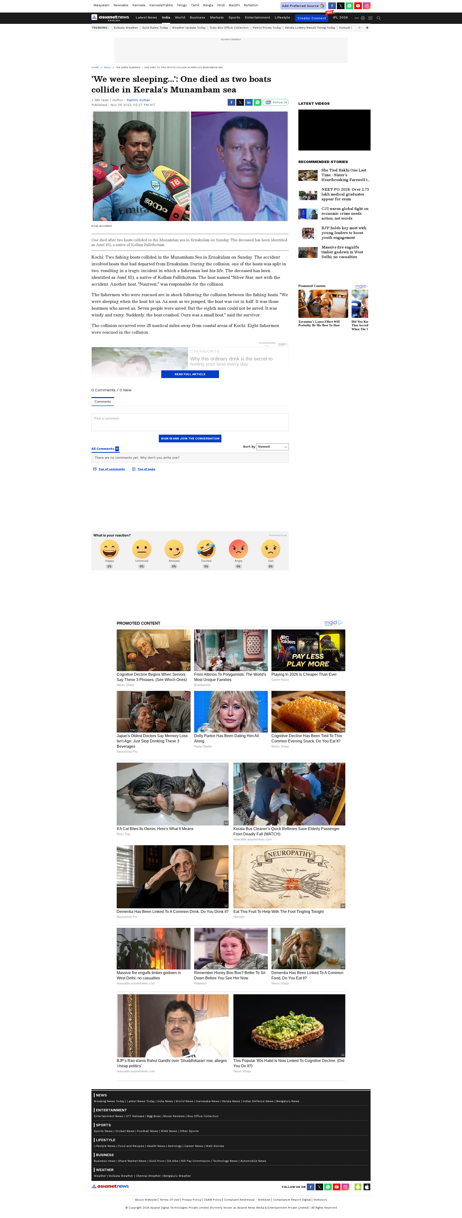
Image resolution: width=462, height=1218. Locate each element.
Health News (156, 1146)
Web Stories (215, 1146)
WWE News (169, 1131)
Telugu (182, 5)
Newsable (120, 5)
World (180, 17)
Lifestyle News (105, 1146)
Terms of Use (169, 1199)
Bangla (208, 5)
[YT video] (358, 5)
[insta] (367, 5)
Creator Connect (311, 18)
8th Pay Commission (195, 1161)
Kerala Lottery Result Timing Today (310, 27)
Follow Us (280, 102)
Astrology (175, 1146)
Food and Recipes (131, 1146)
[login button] (364, 18)
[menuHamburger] (370, 18)
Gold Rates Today (155, 27)
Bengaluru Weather (177, 1176)
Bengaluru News (287, 1101)
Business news (105, 1161)
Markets (217, 17)
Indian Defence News (258, 1101)
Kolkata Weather (126, 27)
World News (184, 1101)
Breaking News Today (109, 1101)
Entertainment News (108, 1116)
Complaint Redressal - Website (247, 1199)
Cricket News (125, 1131)
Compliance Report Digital (292, 1199)
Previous (359, 27)
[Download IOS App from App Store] (367, 1187)
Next (367, 27)
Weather (100, 1176)
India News (165, 1101)
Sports (234, 17)
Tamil (195, 5)
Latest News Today (141, 1101)
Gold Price (156, 1161)
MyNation (251, 5)
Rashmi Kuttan (138, 100)
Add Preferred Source (300, 6)
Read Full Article (190, 374)
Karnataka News (207, 1101)
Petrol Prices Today (267, 27)
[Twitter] (341, 5)
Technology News (225, 1161)
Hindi (221, 5)
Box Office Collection (202, 1116)
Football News (147, 1131)
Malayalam (101, 5)
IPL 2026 (340, 17)
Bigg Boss (154, 1116)
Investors (320, 1199)
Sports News (103, 1131)
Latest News (146, 17)
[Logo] (111, 18)
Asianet (110, 1186)
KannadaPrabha (161, 5)
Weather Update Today (188, 27)
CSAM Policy (212, 1199)
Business (197, 17)
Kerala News (231, 1101)
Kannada (138, 5)
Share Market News (132, 1161)
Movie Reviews (174, 1116)
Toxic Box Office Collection (229, 27)
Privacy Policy (191, 1199)
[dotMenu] (357, 18)
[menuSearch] (379, 18)
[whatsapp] (349, 5)
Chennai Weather (148, 1176)
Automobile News (253, 1161)
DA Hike (172, 1161)
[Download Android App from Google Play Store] (358, 1187)
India (166, 17)
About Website (146, 1199)
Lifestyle (282, 17)
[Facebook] (332, 5)
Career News (193, 1146)
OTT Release (135, 1116)
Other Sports (189, 1131)
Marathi (234, 5)
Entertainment (257, 17)
